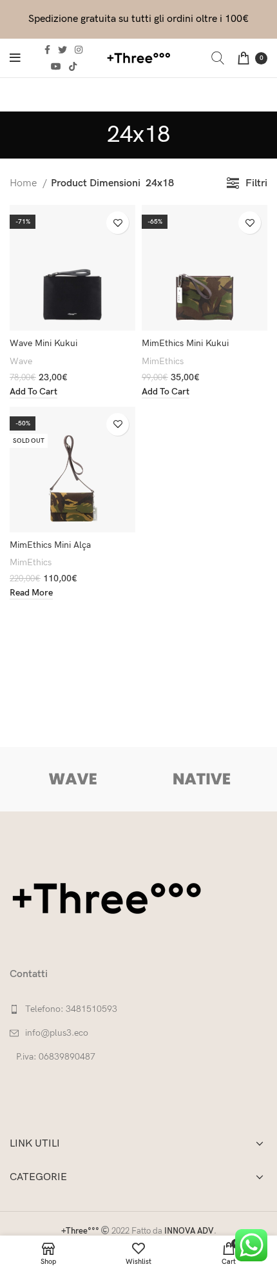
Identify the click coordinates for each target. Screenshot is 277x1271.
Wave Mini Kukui (43, 343)
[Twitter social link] (62, 49)
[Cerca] (218, 58)
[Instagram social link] (78, 49)
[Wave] (73, 779)
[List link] (138, 1009)
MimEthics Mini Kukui (185, 343)
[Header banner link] (138, 19)
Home (24, 183)
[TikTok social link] (73, 66)
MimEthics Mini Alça (50, 544)
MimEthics (163, 361)
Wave (21, 361)
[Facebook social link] (47, 49)
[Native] (201, 779)
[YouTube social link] (56, 66)
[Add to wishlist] (117, 222)
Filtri (256, 183)
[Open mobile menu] (15, 58)
